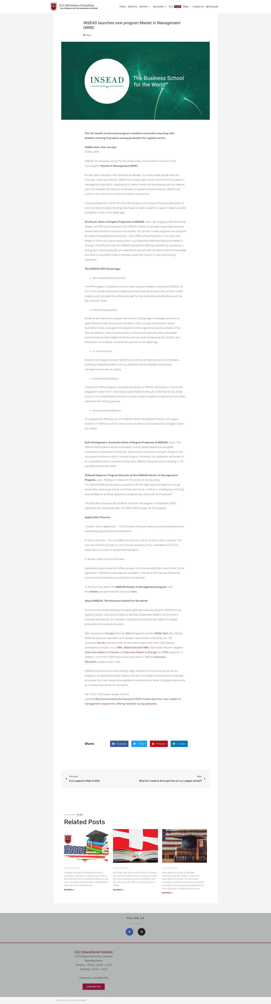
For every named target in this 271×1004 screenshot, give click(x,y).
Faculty (101, 642)
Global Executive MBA (136, 647)
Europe (110, 633)
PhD (166, 652)
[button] (149, 6)
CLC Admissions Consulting (76, 5)
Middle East (162, 633)
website (93, 591)
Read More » (69, 890)
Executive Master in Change (140, 652)
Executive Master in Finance (102, 652)
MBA (119, 647)
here (134, 591)
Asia (128, 633)
